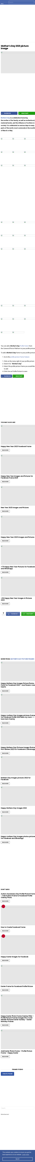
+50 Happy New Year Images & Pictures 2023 (16, 599)
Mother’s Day (5, 118)
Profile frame (24, 346)
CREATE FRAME (7, 1074)
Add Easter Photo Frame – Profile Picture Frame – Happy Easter (16, 1052)
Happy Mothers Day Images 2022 (14, 808)
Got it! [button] (17, 1159)
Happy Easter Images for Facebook (14, 957)
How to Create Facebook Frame (13, 927)
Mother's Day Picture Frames (22, 659)
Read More (5, 450)
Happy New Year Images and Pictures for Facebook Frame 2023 (17, 477)
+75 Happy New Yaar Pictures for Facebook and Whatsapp (18, 568)
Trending (3, 906)
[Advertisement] (17, 23)
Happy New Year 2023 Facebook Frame (16, 446)
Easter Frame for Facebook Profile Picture (17, 986)
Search (32, 2)
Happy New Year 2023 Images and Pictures (17, 537)
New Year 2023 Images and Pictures (15, 507)
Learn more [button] (25, 1154)
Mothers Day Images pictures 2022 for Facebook (16, 779)
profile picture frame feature (19, 357)
